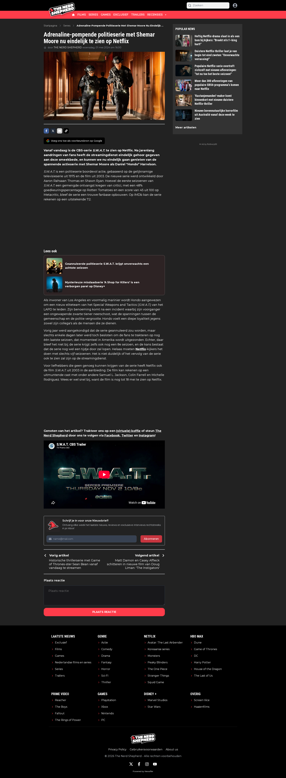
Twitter (127, 435)
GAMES (106, 14)
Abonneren (151, 538)
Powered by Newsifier (143, 771)
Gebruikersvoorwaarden (146, 749)
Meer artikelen (185, 127)
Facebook (112, 435)
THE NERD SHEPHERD (68, 47)
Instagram (147, 435)
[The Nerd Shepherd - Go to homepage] (62, 5)
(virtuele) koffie (128, 431)
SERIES (93, 14)
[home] (73, 14)
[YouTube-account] (155, 764)
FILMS (81, 14)
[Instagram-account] (147, 764)
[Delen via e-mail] (59, 131)
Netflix (141, 349)
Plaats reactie (104, 612)
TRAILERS (138, 14)
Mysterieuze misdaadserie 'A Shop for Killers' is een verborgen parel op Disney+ (102, 284)
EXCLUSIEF (120, 14)
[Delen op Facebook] (46, 131)
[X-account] (131, 764)
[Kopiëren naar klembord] (66, 131)
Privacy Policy (117, 749)
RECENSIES (155, 14)
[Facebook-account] (139, 764)
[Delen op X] (53, 131)
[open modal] (235, 5)
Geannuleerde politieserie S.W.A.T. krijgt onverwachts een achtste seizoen (107, 265)
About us (172, 749)
